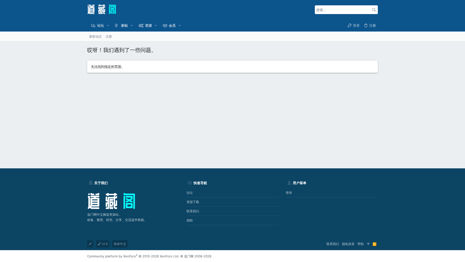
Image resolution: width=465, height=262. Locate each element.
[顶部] (368, 243)
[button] (107, 25)
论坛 (189, 193)
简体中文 (120, 244)
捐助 (189, 220)
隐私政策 (348, 244)
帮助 (360, 244)
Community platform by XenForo (133, 256)
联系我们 (192, 211)
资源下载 (192, 202)
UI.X (104, 244)
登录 (289, 193)
